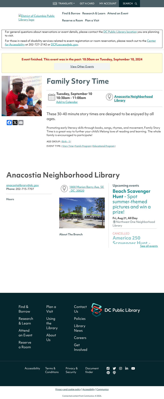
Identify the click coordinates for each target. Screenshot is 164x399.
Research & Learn (93, 13)
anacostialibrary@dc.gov (22, 185)
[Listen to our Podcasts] (114, 373)
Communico (102, 389)
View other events (82, 66)
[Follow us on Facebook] (108, 368)
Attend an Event (117, 13)
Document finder (92, 370)
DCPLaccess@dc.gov (64, 44)
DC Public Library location (120, 32)
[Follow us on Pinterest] (108, 373)
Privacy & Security (72, 370)
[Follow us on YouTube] (133, 368)
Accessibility (32, 368)
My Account (107, 3)
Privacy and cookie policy (68, 389)
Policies (80, 318)
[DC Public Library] (115, 309)
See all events (149, 246)
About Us (51, 337)
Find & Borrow (71, 13)
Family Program (83, 146)
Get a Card (87, 3)
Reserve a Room (72, 20)
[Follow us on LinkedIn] (126, 368)
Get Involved (80, 347)
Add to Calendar (67, 102)
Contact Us (80, 309)
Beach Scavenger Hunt (132, 201)
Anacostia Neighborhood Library (133, 98)
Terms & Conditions (52, 370)
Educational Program (104, 146)
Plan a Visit (92, 20)
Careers (80, 337)
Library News (79, 328)
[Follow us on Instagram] (120, 368)
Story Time (68, 146)
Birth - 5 (66, 141)
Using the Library (52, 323)
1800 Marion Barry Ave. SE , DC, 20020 (86, 188)
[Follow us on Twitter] (114, 368)
